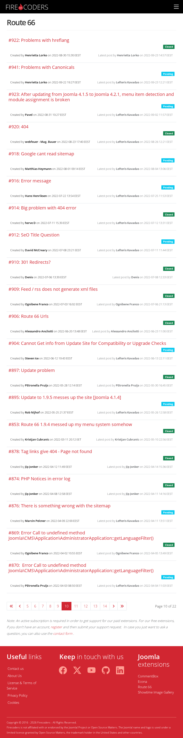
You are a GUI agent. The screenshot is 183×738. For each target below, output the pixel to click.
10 (66, 606)
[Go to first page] (11, 606)
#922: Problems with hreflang (38, 40)
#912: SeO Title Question (33, 235)
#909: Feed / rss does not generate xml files (53, 289)
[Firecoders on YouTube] (91, 669)
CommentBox (148, 676)
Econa (142, 681)
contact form (62, 633)
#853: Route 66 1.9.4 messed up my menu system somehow (70, 424)
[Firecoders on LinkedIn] (120, 669)
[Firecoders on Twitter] (77, 669)
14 (105, 606)
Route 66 (145, 687)
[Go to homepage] (27, 6)
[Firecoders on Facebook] (63, 669)
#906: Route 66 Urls (28, 316)
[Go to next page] (114, 606)
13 (95, 606)
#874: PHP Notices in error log (39, 479)
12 (86, 606)
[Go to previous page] (20, 606)
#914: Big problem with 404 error (42, 208)
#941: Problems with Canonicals (41, 67)
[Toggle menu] (176, 6)
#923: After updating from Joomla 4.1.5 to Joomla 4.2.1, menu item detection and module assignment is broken (91, 97)
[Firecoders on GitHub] (106, 669)
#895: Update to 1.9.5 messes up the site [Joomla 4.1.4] (64, 397)
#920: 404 (18, 127)
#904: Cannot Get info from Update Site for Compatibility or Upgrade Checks (87, 343)
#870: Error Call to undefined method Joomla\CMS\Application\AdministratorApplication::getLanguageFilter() (81, 568)
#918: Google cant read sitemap (41, 154)
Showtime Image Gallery (156, 692)
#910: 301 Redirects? (29, 262)
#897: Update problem (31, 370)
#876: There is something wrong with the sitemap (59, 506)
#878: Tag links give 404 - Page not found (50, 451)
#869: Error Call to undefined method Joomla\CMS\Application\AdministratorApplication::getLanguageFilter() (81, 535)
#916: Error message (29, 181)
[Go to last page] (122, 606)
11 (76, 606)
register (56, 627)
